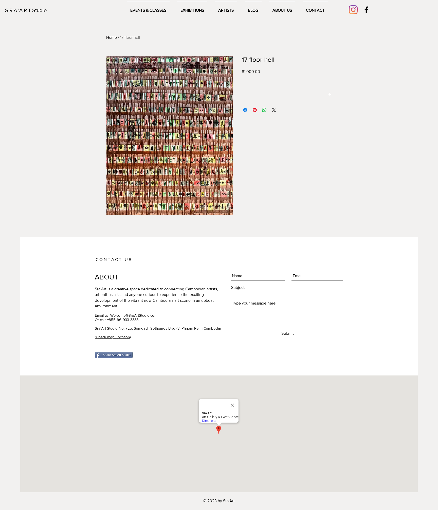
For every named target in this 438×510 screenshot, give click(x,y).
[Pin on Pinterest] (255, 110)
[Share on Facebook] (245, 110)
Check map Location (113, 337)
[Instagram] (353, 9)
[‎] (287, 95)
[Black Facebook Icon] (366, 9)
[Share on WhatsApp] (264, 110)
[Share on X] (274, 110)
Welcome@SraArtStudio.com (133, 315)
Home (111, 37)
